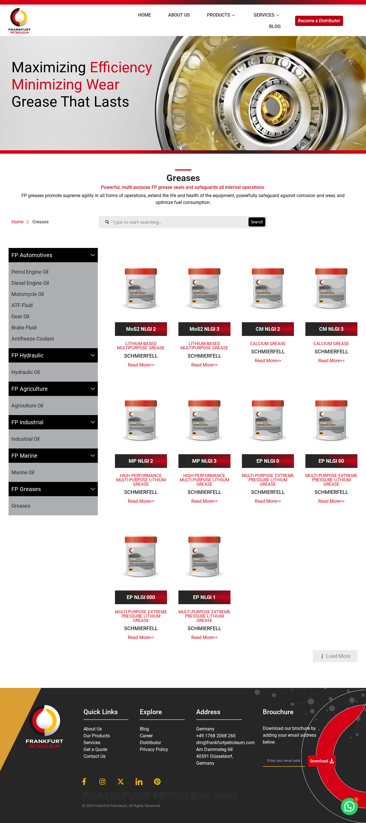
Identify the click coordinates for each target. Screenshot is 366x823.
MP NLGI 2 (141, 461)
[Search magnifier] (256, 222)
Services (264, 15)
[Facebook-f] (84, 781)
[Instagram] (102, 781)
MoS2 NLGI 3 (204, 329)
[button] (335, 656)
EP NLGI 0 (267, 461)
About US (179, 15)
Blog (275, 26)
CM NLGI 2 (268, 329)
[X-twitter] (120, 781)
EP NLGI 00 (331, 461)
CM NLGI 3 (331, 329)
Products (218, 15)
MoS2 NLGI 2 (141, 329)
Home (144, 15)
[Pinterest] (157, 781)
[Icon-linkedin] (139, 781)
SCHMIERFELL (141, 356)
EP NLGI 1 (204, 597)
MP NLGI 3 (204, 461)
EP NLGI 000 (141, 597)
